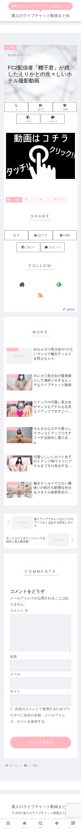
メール (15, 674)
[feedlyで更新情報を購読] (59, 284)
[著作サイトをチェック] (22, 284)
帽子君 (62, 199)
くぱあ (47, 199)
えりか (33, 199)
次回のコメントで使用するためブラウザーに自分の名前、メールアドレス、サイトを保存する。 (40, 715)
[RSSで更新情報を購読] (40, 295)
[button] (28, 119)
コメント (19, 610)
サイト (15, 691)
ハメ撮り (16, 199)
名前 (13, 656)
